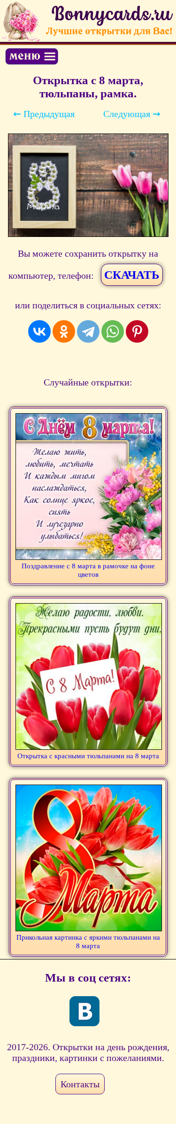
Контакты (80, 1084)
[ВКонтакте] (39, 331)
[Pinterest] (137, 331)
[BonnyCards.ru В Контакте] (84, 1011)
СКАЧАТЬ (132, 274)
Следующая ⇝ (132, 114)
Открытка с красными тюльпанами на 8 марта (88, 756)
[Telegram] (88, 331)
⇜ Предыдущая (44, 114)
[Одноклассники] (64, 331)
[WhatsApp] (112, 331)
